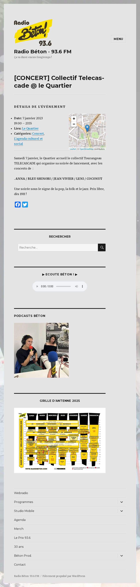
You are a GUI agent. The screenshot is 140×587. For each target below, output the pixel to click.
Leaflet (73, 148)
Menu (118, 39)
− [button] (74, 124)
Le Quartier (30, 128)
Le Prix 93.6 (22, 538)
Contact (20, 564)
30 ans (19, 546)
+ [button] (74, 118)
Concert (38, 133)
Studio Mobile (24, 511)
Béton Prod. (23, 555)
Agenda (20, 520)
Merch (19, 529)
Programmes (23, 502)
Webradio (21, 493)
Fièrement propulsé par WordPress (63, 576)
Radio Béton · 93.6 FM (42, 51)
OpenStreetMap (86, 148)
